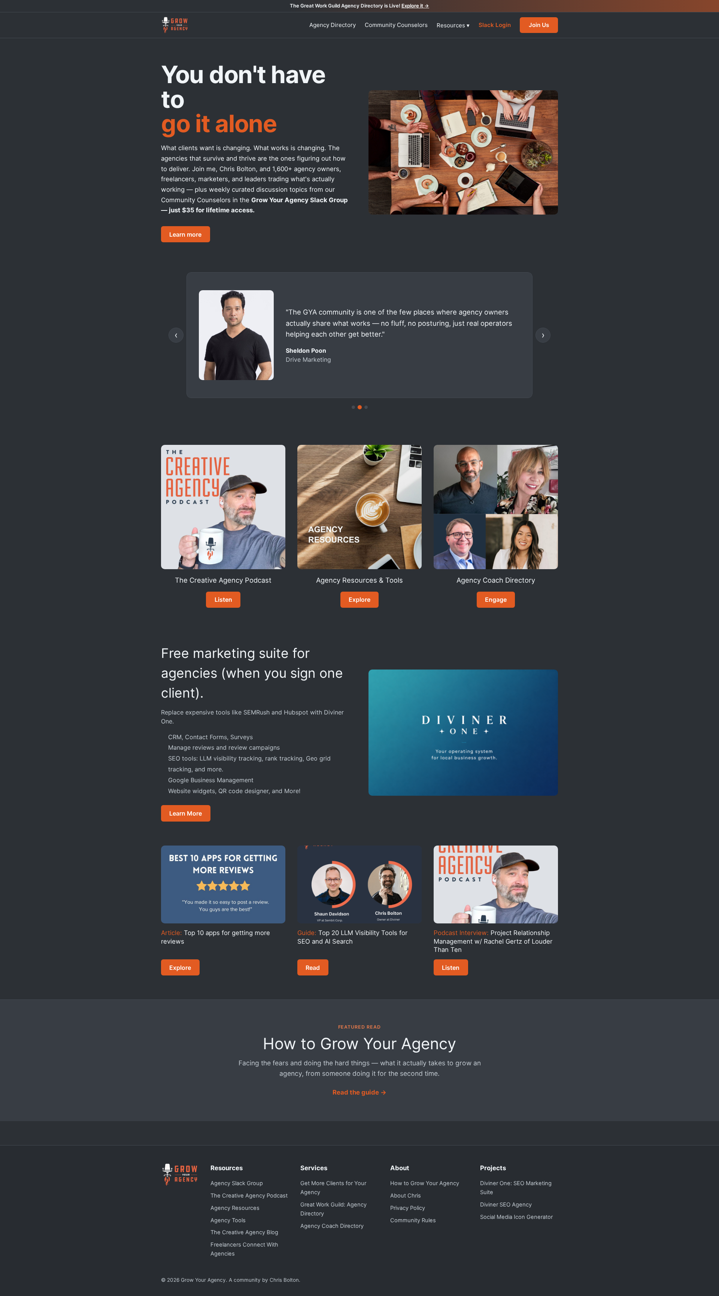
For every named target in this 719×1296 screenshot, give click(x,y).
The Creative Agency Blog (244, 1232)
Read (313, 967)
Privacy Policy (407, 1208)
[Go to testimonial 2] (359, 407)
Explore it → (415, 6)
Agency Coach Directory (332, 1226)
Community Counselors (396, 24)
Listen (223, 600)
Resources (453, 25)
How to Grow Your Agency (424, 1183)
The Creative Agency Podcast (249, 1195)
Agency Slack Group (236, 1183)
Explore (359, 600)
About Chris (405, 1195)
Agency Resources (235, 1208)
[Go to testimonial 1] (353, 407)
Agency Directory (332, 24)
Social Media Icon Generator (516, 1217)
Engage (496, 600)
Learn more (185, 234)
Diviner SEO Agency (506, 1204)
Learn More (185, 813)
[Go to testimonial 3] (366, 407)
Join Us (539, 24)
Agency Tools (228, 1220)
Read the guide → (359, 1092)
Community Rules (413, 1220)
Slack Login (495, 24)
